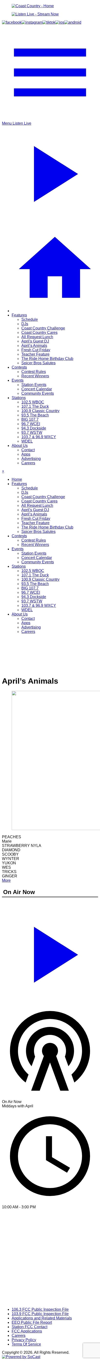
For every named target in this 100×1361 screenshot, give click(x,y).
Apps (25, 454)
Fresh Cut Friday (35, 350)
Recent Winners (35, 376)
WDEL (27, 441)
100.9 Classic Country (40, 411)
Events (18, 380)
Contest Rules (33, 372)
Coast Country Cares (39, 332)
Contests (19, 367)
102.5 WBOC (32, 402)
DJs (24, 324)
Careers (28, 463)
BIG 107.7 (30, 419)
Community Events (37, 393)
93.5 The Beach (35, 415)
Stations (19, 398)
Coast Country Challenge (43, 328)
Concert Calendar (36, 389)
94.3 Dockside (33, 428)
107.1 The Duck (35, 406)
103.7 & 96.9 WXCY (38, 437)
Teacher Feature (35, 354)
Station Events (33, 385)
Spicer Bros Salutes (38, 363)
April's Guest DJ (35, 341)
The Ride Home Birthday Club (47, 359)
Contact (28, 450)
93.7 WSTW (31, 432)
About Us (20, 446)
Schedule (29, 319)
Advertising (31, 459)
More (6, 880)
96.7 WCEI (30, 424)
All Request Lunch (37, 337)
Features (19, 315)
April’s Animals (34, 346)
